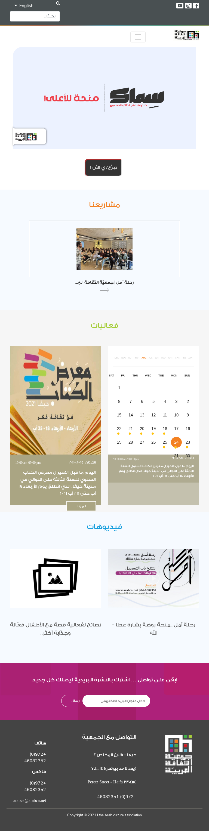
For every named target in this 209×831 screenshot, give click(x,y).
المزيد (81, 506)
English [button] (25, 6)
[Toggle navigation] (138, 37)
